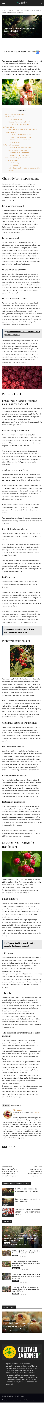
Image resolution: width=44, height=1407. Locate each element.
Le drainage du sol (15, 119)
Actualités (7, 1243)
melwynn (17, 1110)
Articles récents (16, 1105)
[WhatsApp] (19, 1157)
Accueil (4, 10)
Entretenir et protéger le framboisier (16, 158)
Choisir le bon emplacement (13, 114)
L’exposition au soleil (13, 117)
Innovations (16, 1268)
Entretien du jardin (9, 1320)
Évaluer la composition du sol (19, 135)
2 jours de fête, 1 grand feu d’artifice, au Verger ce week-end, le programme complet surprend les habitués (26, 1276)
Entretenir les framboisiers (18, 153)
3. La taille (13, 165)
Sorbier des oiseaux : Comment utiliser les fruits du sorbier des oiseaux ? (27, 1211)
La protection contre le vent (19, 122)
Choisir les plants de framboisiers (18, 147)
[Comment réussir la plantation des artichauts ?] (8, 1202)
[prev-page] (3, 1300)
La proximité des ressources (19, 124)
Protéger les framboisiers (18, 155)
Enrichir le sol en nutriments (19, 140)
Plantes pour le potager (23, 10)
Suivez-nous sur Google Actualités (19, 52)
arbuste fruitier (12, 1147)
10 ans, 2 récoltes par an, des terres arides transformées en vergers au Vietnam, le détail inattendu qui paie (26, 1263)
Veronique (14, 1244)
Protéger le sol (14, 142)
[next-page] (7, 1300)
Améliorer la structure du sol (19, 137)
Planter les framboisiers (17, 150)
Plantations (11, 10)
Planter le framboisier (11, 145)
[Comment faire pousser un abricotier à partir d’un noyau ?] (8, 1192)
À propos (6, 1105)
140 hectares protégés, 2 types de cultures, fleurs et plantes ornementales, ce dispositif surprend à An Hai (25, 1289)
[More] (24, 1157)
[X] (9, 1157)
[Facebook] (4, 1157)
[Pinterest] (14, 1157)
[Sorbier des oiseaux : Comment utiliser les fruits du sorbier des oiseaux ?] (8, 1212)
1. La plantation (11, 160)
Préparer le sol (9, 127)
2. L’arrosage (14, 163)
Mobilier (15, 1255)
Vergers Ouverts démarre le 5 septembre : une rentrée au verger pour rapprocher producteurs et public (21, 1238)
